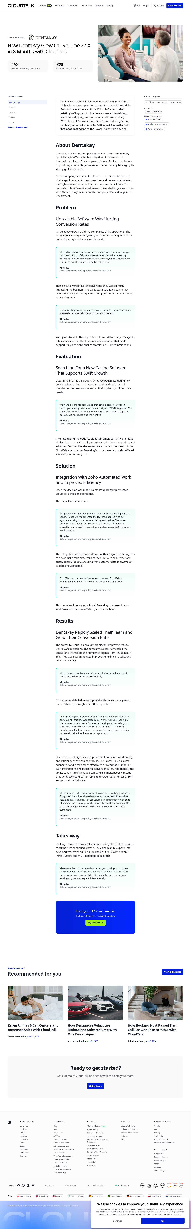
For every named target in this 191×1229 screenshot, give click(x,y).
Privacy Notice (70, 1185)
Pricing (110, 5)
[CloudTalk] (21, 5)
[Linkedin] (28, 1185)
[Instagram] (23, 1185)
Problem (12, 107)
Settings (117, 1220)
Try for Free (94, 922)
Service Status (123, 1185)
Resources (87, 5)
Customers (73, 5)
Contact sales (174, 5)
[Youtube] (33, 1185)
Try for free (158, 5)
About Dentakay (15, 102)
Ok (162, 1220)
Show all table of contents (18, 127)
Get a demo (95, 1086)
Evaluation (12, 112)
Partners (99, 5)
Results (11, 122)
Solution (12, 117)
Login (146, 5)
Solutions (59, 5)
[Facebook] (18, 1185)
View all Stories (172, 971)
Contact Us (49, 1185)
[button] (137, 5)
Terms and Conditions (95, 1185)
